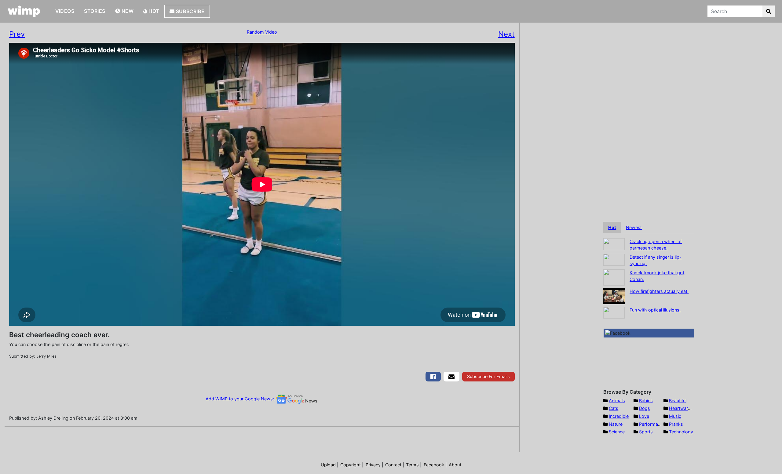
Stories (94, 11)
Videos (65, 11)
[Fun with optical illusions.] (614, 312)
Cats (613, 408)
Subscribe (189, 11)
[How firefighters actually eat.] (614, 295)
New (126, 11)
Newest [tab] (634, 227)
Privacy (373, 464)
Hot (153, 11)
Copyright (350, 464)
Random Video (262, 32)
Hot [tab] (612, 227)
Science (617, 431)
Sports (646, 431)
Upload (328, 464)
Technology (681, 431)
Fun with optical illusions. (655, 309)
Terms (412, 464)
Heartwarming (683, 408)
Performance (652, 424)
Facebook (434, 464)
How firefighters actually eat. (659, 291)
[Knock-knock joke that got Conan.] (614, 276)
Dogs (644, 408)
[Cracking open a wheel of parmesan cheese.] (614, 243)
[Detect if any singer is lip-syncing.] (614, 259)
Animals (617, 400)
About (455, 464)
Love (644, 416)
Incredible (619, 416)
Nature (616, 424)
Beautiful (677, 400)
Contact (393, 464)
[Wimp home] (24, 11)
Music (675, 416)
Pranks (676, 424)
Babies (646, 400)
